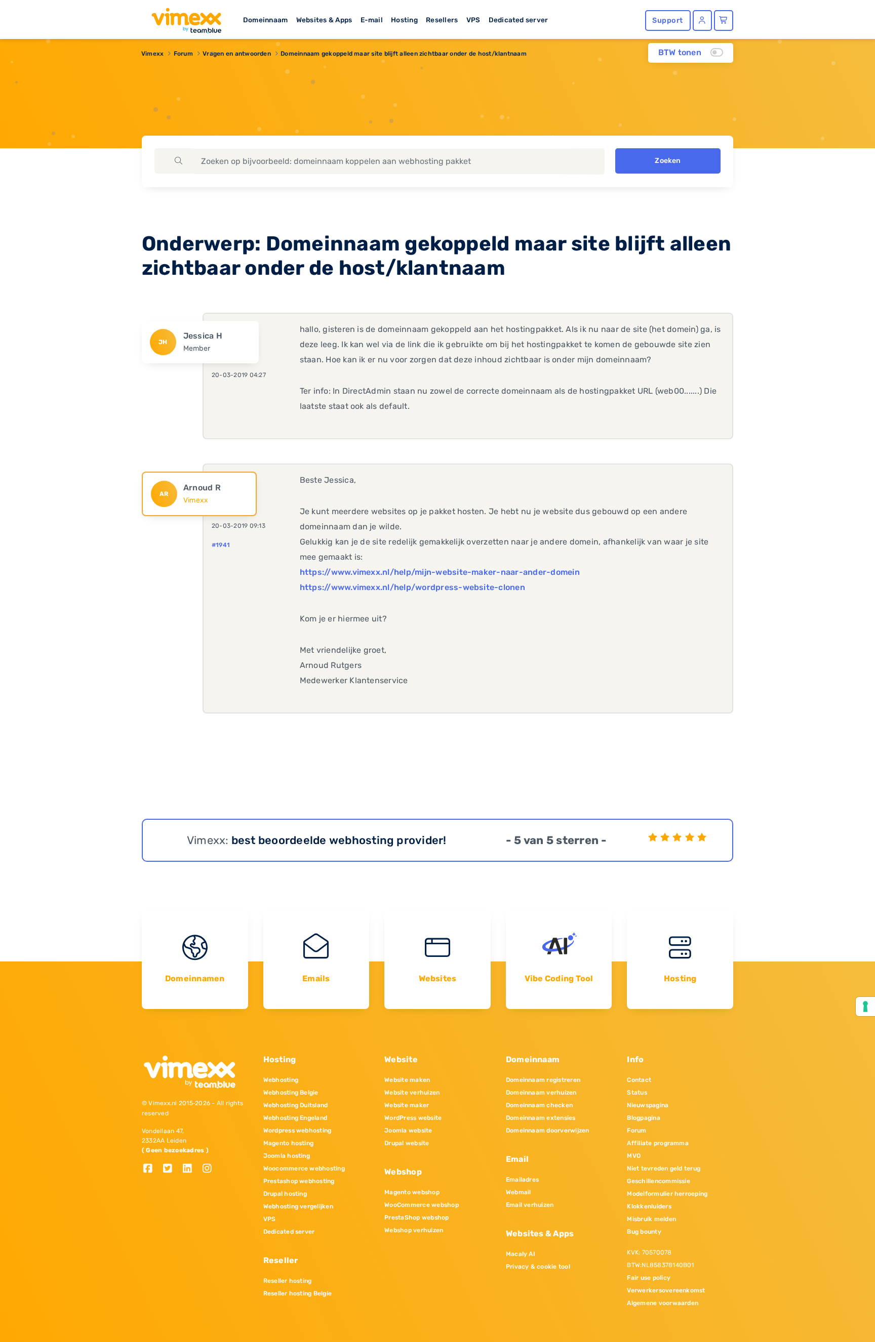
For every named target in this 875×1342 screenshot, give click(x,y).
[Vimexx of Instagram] (210, 1169)
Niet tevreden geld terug (663, 1168)
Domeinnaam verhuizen (541, 1092)
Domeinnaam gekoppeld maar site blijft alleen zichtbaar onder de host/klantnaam (404, 53)
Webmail (518, 1192)
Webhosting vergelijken (298, 1206)
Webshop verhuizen (413, 1230)
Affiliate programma (658, 1143)
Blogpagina (643, 1117)
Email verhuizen (530, 1204)
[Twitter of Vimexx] (171, 1169)
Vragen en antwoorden (237, 53)
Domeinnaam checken (539, 1105)
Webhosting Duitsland (295, 1105)
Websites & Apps (324, 20)
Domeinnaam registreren (543, 1079)
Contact (639, 1079)
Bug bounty (644, 1231)
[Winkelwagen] (723, 20)
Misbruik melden (651, 1219)
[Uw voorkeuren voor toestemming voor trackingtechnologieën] (865, 1006)
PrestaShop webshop (416, 1217)
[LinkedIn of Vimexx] (191, 1169)
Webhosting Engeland (295, 1117)
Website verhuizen (412, 1092)
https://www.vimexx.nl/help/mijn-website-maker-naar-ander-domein (440, 572)
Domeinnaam (265, 20)
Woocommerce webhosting (304, 1168)
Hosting (404, 20)
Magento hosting (288, 1143)
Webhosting (280, 1079)
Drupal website (406, 1143)
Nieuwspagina (647, 1105)
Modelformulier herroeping (667, 1193)
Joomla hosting (286, 1155)
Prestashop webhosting (299, 1181)
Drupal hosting (285, 1193)
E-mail (372, 20)
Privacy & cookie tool (538, 1266)
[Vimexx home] (182, 17)
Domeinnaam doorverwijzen (547, 1130)
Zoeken (668, 160)
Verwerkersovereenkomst (666, 1290)
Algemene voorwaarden (662, 1303)
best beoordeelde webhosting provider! (339, 840)
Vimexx (152, 53)
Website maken (407, 1079)
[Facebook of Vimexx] (152, 1169)
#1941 (221, 545)
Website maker (406, 1105)
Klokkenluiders (649, 1206)
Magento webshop (412, 1192)
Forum (183, 53)
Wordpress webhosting (297, 1130)
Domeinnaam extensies (541, 1117)
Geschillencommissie (658, 1181)
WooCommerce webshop (421, 1204)
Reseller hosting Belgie (297, 1293)
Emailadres (522, 1179)
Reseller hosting (287, 1280)
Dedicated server (518, 20)
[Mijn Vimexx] (702, 20)
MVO (634, 1155)
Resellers (442, 20)
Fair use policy (648, 1277)
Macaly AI (520, 1253)
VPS (473, 20)
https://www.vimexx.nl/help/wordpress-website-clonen (412, 587)
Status (637, 1092)
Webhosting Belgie (291, 1092)
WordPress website (413, 1117)
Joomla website (408, 1130)
